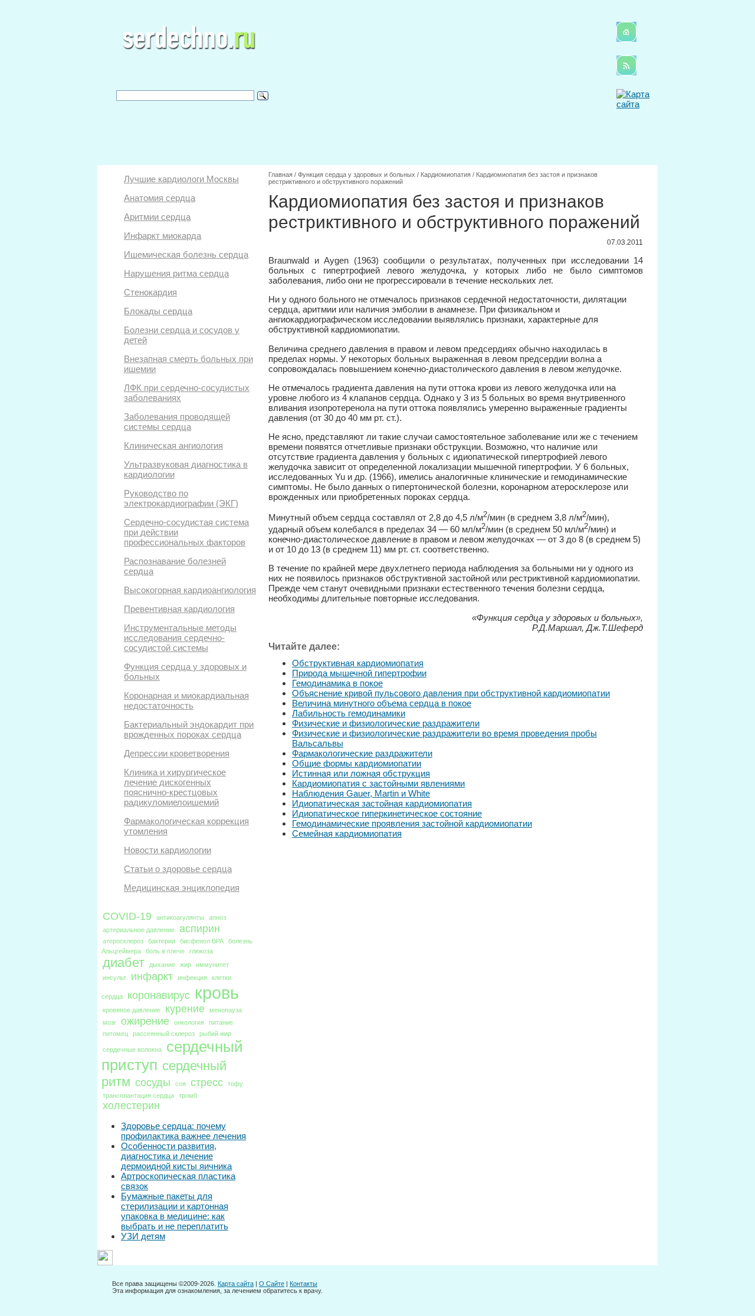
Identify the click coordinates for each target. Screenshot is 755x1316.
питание (221, 1022)
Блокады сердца (158, 311)
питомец (115, 1033)
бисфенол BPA (202, 941)
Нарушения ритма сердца (176, 273)
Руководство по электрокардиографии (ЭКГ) (181, 498)
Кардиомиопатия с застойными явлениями (378, 783)
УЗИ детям (143, 1236)
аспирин (199, 929)
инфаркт (152, 976)
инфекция (192, 977)
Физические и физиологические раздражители (386, 723)
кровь (217, 992)
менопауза (225, 1010)
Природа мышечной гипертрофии (359, 673)
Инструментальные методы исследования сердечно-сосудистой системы (180, 638)
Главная (280, 174)
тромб (188, 1095)
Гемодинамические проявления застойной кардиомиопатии (412, 823)
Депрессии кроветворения (176, 753)
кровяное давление (131, 1010)
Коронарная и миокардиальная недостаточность (186, 700)
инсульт (114, 977)
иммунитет (212, 964)
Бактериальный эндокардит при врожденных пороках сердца (189, 729)
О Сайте (271, 1283)
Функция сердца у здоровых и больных (356, 174)
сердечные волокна (132, 1049)
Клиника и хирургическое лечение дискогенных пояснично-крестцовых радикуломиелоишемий (175, 787)
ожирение (145, 1021)
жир (185, 964)
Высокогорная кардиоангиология (190, 590)
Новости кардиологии (167, 850)
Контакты (303, 1283)
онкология (189, 1022)
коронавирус (158, 995)
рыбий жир (215, 1033)
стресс (207, 1082)
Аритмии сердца (157, 217)
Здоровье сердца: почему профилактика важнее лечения (183, 1131)
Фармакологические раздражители (362, 753)
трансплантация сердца (138, 1095)
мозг (109, 1022)
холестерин (131, 1105)
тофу (235, 1083)
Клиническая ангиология (173, 445)
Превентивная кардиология (179, 609)
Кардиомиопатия (446, 174)
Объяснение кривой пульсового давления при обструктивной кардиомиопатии (451, 693)
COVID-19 (127, 916)
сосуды (152, 1082)
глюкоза (201, 951)
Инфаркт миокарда (162, 236)
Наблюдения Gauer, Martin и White (361, 793)
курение (185, 1009)
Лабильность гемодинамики (348, 713)
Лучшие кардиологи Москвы (181, 179)
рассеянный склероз (164, 1033)
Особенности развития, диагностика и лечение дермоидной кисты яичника (176, 1156)
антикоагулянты (180, 917)
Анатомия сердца (159, 198)
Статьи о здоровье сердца (178, 869)
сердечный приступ (172, 1056)
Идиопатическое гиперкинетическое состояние (387, 813)
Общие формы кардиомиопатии (356, 763)
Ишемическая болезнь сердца (186, 254)
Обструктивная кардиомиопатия (358, 663)
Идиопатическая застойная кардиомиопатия (382, 803)
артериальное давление (139, 929)
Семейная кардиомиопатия (347, 833)
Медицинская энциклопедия (181, 888)
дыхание (162, 964)
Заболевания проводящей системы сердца (177, 422)
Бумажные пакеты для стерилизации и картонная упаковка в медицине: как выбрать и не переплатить (174, 1211)
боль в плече (165, 951)
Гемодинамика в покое (337, 683)
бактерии (161, 941)
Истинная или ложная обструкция (361, 773)
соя (180, 1083)
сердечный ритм (163, 1073)
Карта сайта (236, 1283)
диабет (124, 962)
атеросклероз (123, 941)
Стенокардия (150, 292)
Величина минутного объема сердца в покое (381, 703)
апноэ (217, 917)
